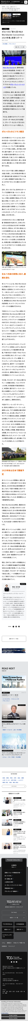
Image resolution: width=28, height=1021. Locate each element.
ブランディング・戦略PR (11, 891)
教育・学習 (5, 782)
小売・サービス (6, 780)
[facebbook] (16, 626)
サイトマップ (11, 946)
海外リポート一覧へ (14, 638)
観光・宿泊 (15, 782)
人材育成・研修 (9, 882)
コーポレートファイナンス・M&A (13, 885)
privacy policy (4, 1013)
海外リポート (13, 6)
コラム (7, 6)
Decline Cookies (13, 1018)
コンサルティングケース (7, 935)
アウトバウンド (12, 44)
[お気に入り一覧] (22, 2)
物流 (11, 778)
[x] (13, 626)
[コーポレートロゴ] (14, 860)
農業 (23, 778)
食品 (19, 778)
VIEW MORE (14, 786)
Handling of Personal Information (11, 1001)
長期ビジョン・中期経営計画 (12, 872)
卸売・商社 (13, 780)
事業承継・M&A (9, 888)
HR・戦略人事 (8, 879)
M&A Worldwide (9, 68)
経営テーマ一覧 (14, 917)
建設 (8, 778)
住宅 (15, 778)
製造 (4, 778)
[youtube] (16, 962)
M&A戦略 (5, 44)
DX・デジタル (8, 876)
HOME (3, 6)
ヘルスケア (20, 780)
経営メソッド (7, 929)
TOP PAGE (14, 912)
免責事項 (4, 946)
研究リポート (20, 929)
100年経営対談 (20, 924)
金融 (10, 782)
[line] (19, 626)
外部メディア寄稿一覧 (19, 943)
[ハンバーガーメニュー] (25, 2)
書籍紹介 (9, 943)
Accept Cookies (13, 1015)
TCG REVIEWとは (7, 924)
